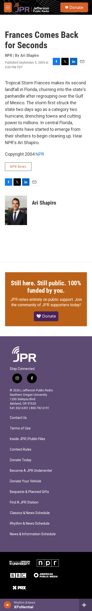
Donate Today (20, 460)
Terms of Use (20, 428)
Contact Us (18, 418)
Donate (76, 7)
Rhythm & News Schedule (30, 523)
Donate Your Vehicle (25, 481)
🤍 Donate (46, 316)
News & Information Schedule (33, 534)
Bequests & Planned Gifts (29, 492)
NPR (40, 154)
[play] (7, 604)
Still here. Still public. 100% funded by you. (46, 286)
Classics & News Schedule (30, 513)
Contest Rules (20, 449)
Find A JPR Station (24, 502)
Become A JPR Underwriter (31, 471)
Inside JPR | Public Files (27, 439)
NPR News (18, 166)
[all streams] (85, 605)
